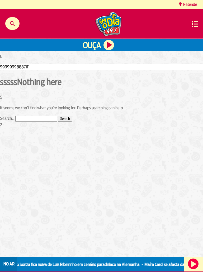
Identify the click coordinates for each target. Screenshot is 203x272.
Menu (195, 24)
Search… (7, 118)
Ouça (92, 45)
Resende (189, 4)
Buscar (12, 23)
